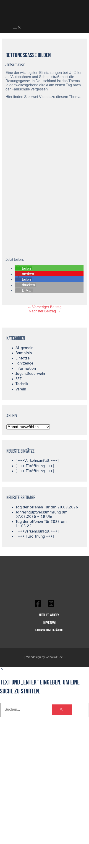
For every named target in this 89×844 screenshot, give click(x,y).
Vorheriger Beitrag (45, 307)
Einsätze (23, 358)
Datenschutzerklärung (49, 630)
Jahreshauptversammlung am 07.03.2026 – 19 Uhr (42, 514)
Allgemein (24, 348)
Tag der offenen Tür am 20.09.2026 (47, 507)
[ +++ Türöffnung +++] (35, 466)
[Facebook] (38, 606)
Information (16, 64)
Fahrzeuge (24, 363)
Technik (22, 384)
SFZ (19, 379)
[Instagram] (51, 606)
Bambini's (24, 353)
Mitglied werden (49, 615)
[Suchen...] (28, 709)
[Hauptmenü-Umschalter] (17, 27)
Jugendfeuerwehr (30, 374)
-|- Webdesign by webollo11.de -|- (44, 657)
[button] (23, 268)
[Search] (62, 709)
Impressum (49, 622)
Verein (21, 389)
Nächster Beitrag (44, 311)
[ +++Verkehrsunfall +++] (37, 461)
